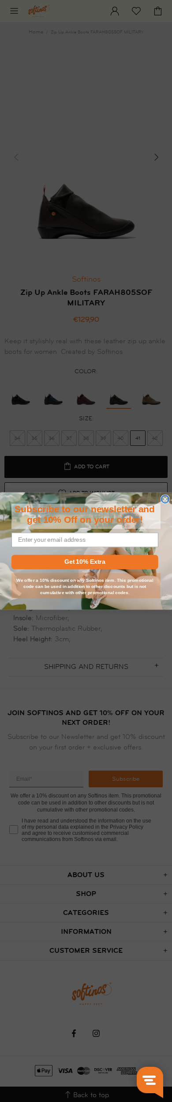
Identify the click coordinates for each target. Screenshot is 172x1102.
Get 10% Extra (84, 561)
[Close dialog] (165, 499)
